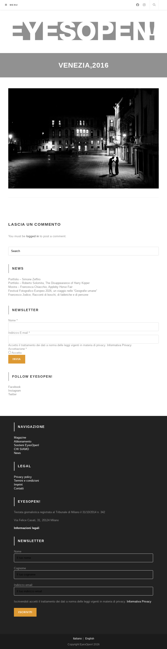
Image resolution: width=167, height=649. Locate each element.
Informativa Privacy (119, 345)
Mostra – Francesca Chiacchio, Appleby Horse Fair (40, 287)
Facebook (14, 387)
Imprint (18, 484)
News (17, 453)
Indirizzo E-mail (19, 332)
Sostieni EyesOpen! (26, 445)
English (89, 638)
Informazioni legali (26, 528)
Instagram (14, 390)
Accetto (17, 352)
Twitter (12, 394)
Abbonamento (22, 441)
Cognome (20, 568)
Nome (13, 320)
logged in (32, 236)
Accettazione (17, 348)
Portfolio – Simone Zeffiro (24, 279)
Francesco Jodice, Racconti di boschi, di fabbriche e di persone (48, 294)
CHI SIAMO (21, 449)
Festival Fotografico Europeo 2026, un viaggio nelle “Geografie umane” (52, 290)
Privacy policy (23, 477)
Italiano (77, 638)
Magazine (20, 437)
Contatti (19, 488)
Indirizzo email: (23, 585)
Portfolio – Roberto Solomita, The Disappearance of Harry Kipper (49, 283)
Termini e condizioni (26, 480)
